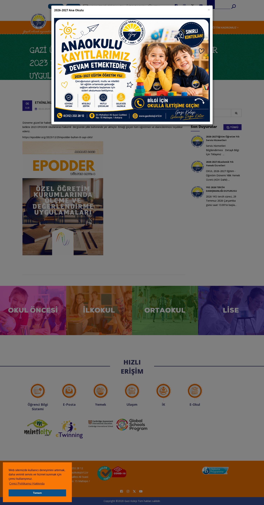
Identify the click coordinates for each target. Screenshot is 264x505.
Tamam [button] (37, 492)
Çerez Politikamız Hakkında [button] (27, 483)
